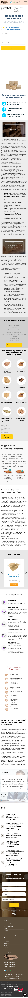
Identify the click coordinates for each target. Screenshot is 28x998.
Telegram (13, 914)
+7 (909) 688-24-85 (9, 964)
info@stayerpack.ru (17, 2)
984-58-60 (6, 6)
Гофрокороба (7, 924)
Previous (2, 572)
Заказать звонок (6, 436)
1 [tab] (1, 800)
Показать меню (25, 995)
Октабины (14, 336)
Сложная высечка (14, 338)
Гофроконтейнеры (14, 325)
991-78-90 (6, 8)
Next (26, 572)
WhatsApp (15, 914)
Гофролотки (7, 928)
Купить (14, 584)
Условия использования (6, 995)
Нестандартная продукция (11, 935)
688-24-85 (6, 7)
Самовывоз (7, 943)
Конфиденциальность (6, 994)
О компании (7, 952)
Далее (13, 48)
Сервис (6, 945)
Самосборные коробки (14, 340)
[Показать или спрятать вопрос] (2, 816)
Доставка (6, 950)
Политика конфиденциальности (9, 986)
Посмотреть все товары (14, 345)
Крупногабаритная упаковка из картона (14, 334)
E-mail (8, 970)
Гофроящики (14, 327)
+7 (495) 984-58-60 (20, 2)
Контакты (6, 941)
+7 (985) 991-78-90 (9, 962)
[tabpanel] (14, 786)
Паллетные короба (14, 330)
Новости (6, 947)
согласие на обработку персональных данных (15, 911)
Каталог (25, 2)
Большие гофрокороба (14, 332)
